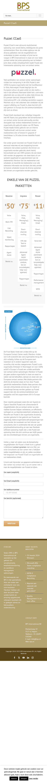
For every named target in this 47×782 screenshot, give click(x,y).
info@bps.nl (36, 639)
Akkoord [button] (14, 778)
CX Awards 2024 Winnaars (33, 556)
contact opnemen (19, 447)
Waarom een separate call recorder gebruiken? (32, 587)
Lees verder (33, 778)
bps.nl (32, 641)
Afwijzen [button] (24, 778)
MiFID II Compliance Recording (31, 575)
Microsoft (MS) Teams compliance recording (34, 565)
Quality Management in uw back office (34, 598)
